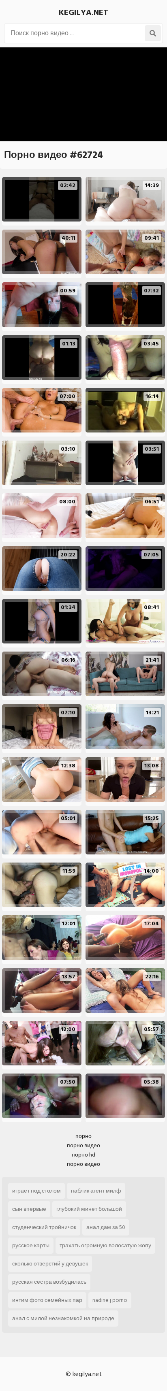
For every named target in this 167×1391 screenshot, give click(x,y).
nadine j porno (109, 1300)
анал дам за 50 (105, 1227)
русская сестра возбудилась (49, 1282)
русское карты (30, 1245)
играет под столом (36, 1190)
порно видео (83, 1145)
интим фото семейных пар (47, 1300)
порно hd (83, 1154)
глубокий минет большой (89, 1209)
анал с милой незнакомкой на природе (63, 1318)
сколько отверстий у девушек (50, 1263)
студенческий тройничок (44, 1227)
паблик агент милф (96, 1190)
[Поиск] (153, 33)
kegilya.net (83, 12)
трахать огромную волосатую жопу (105, 1245)
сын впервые (29, 1209)
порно (83, 1136)
